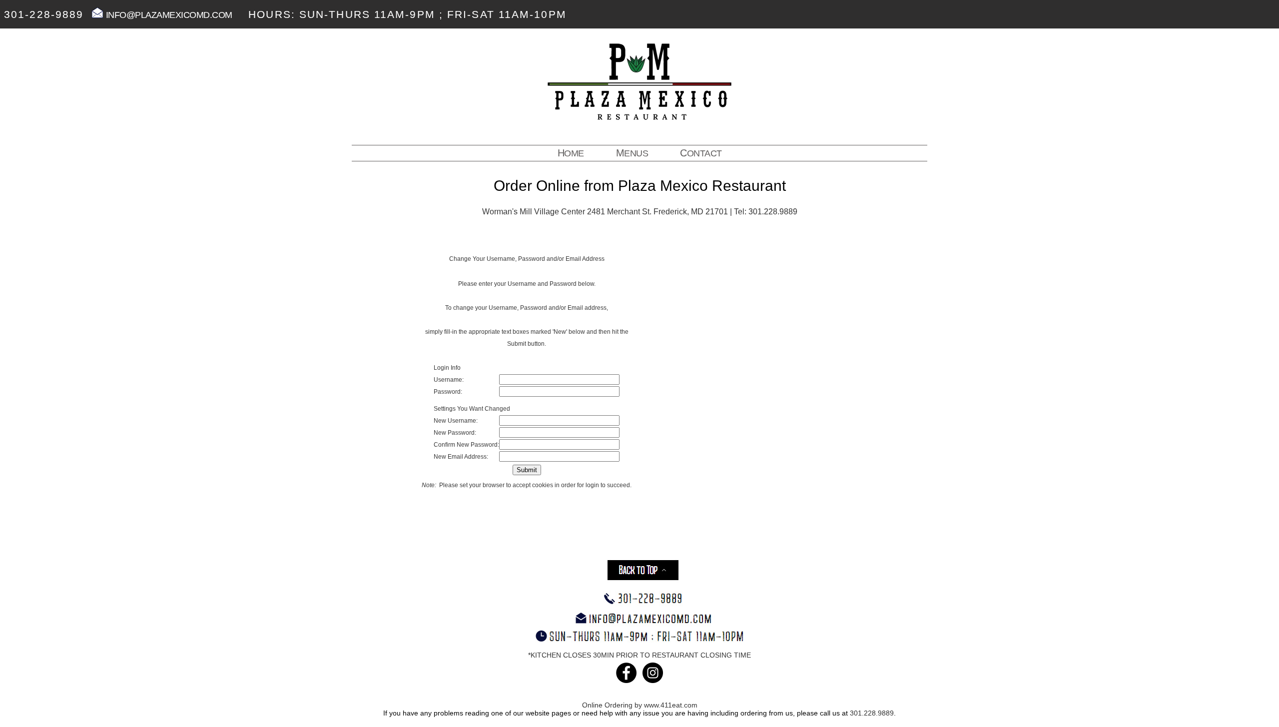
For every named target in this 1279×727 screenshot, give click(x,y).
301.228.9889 (872, 713)
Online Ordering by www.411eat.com (639, 705)
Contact (701, 152)
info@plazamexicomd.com (167, 15)
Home (571, 152)
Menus (632, 152)
